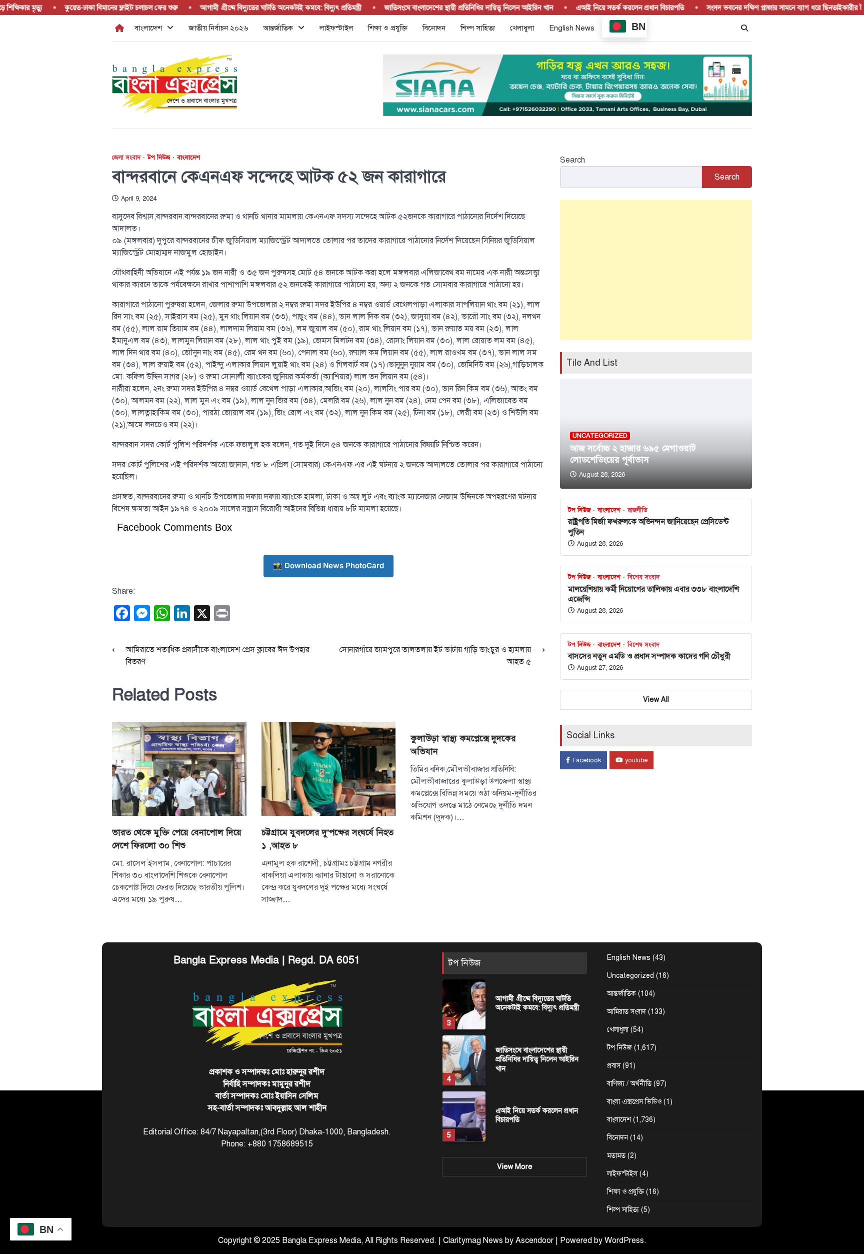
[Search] (744, 28)
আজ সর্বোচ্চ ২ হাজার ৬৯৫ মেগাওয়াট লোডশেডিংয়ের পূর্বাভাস (633, 454)
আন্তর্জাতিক (278, 28)
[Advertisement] (656, 270)
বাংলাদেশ (148, 28)
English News (571, 28)
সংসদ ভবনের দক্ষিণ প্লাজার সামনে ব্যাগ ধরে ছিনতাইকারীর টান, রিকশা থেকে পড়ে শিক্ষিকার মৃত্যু (537, 1119)
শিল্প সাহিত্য (477, 28)
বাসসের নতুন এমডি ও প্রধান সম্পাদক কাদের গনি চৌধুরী (649, 656)
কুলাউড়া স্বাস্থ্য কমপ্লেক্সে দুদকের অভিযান (463, 745)
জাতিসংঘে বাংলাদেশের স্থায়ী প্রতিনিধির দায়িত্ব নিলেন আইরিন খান (446, 7)
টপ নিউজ (159, 158)
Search (572, 160)
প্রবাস (613, 1065)
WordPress (624, 1240)
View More (514, 1166)
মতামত (616, 1155)
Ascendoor (535, 1240)
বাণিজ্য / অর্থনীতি (629, 1083)
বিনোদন (434, 28)
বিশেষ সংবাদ (644, 577)
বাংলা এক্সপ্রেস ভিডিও (634, 1101)
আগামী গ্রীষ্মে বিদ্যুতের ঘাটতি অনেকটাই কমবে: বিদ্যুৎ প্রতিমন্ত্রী (258, 7)
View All (656, 699)
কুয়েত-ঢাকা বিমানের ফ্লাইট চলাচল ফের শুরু (98, 7)
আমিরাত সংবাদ (626, 1011)
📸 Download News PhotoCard (328, 565)
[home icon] (119, 28)
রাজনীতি (638, 510)
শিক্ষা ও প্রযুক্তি (388, 28)
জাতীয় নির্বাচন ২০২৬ (218, 28)
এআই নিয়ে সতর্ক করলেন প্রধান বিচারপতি (607, 7)
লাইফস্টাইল (336, 28)
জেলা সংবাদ (126, 158)
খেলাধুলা (522, 28)
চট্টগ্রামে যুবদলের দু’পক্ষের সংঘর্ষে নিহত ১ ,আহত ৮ (328, 839)
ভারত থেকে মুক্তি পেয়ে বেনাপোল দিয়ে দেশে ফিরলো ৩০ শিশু (177, 839)
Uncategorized (600, 436)
